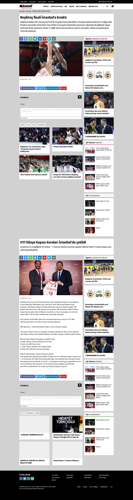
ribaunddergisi (41, 125)
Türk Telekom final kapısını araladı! (33, 175)
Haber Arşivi (87, 478)
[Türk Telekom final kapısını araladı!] (34, 164)
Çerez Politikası (93, 487)
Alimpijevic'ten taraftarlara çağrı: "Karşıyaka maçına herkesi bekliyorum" (33, 149)
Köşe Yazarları (56, 478)
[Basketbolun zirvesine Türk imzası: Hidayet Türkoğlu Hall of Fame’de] (67, 424)
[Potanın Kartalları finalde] (67, 136)
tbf (21, 413)
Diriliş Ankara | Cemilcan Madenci (66, 461)
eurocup (28, 125)
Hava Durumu (88, 475)
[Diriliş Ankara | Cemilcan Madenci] (67, 450)
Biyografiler (69, 478)
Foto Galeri (55, 475)
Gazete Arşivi (102, 478)
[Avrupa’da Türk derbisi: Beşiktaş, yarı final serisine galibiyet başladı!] (67, 164)
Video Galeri (69, 475)
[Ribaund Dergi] (29, 6)
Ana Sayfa (22, 11)
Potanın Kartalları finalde (63, 147)
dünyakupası (30, 413)
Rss (112, 487)
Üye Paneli (51, 2)
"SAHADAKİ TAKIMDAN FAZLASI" (32, 435)
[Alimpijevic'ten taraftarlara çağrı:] (34, 136)
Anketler (54, 480)
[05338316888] (32, 478)
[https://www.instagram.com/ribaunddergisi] (28, 478)
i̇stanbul (37, 413)
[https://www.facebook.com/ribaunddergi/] (21, 478)
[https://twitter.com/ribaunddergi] (24, 478)
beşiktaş (22, 125)
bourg (34, 125)
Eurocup (28, 11)
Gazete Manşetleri (104, 475)
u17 (24, 413)
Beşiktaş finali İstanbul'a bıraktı (41, 11)
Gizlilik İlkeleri (104, 487)
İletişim (85, 487)
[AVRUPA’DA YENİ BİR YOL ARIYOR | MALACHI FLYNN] (34, 450)
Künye (79, 487)
